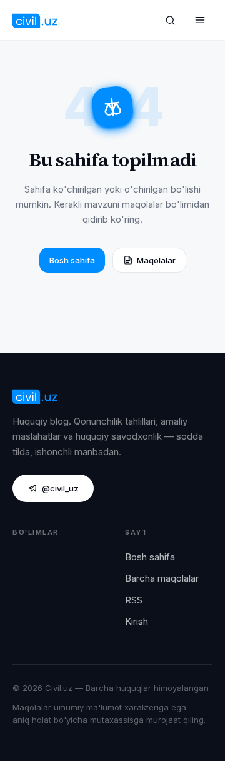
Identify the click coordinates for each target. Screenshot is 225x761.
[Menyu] (200, 20)
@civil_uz (60, 488)
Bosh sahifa (72, 260)
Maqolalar (156, 260)
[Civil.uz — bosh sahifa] (35, 20)
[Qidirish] (170, 20)
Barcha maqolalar (162, 578)
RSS (133, 600)
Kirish (136, 621)
